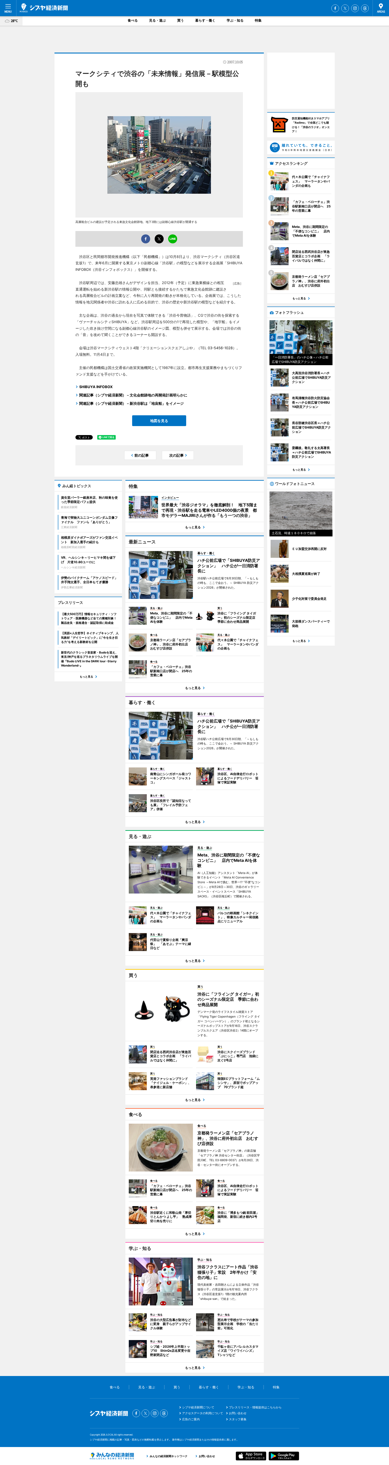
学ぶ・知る (235, 20)
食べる (133, 20)
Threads (365, 8)
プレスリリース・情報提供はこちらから (255, 1407)
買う (180, 20)
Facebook (335, 8)
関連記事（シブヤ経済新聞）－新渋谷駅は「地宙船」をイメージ (131, 403)
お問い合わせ (238, 1413)
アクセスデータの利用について (202, 1413)
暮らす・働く (205, 20)
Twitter (345, 8)
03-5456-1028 (220, 348)
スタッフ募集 (238, 1419)
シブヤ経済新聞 (44, 7)
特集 (258, 20)
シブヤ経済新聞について (198, 1407)
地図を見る (159, 420)
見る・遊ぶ (157, 20)
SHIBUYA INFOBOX (96, 387)
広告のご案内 (191, 1419)
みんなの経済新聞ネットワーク (112, 1456)
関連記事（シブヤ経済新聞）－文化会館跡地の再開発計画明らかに (133, 395)
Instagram (355, 8)
